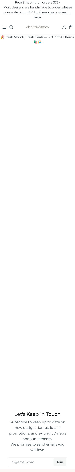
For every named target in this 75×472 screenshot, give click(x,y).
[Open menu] (3, 27)
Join (59, 462)
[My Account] (62, 27)
